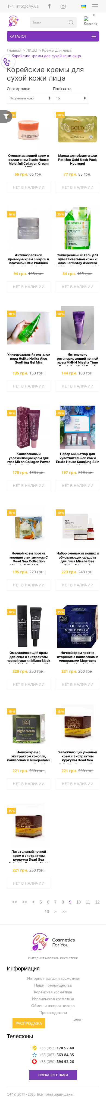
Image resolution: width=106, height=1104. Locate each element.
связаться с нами (53, 1075)
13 (47, 911)
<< (14, 902)
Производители (53, 1013)
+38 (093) (56, 1047)
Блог (77, 1019)
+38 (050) (56, 1061)
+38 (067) (56, 1054)
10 (78, 902)
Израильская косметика (53, 999)
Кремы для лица (56, 50)
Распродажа (28, 1024)
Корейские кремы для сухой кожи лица (46, 56)
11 (88, 902)
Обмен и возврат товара (53, 1006)
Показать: (62, 88)
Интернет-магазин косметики (53, 978)
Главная (14, 50)
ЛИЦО (31, 50)
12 (97, 902)
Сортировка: (18, 88)
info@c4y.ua (27, 6)
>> (64, 911)
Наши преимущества (53, 985)
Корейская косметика (53, 992)
